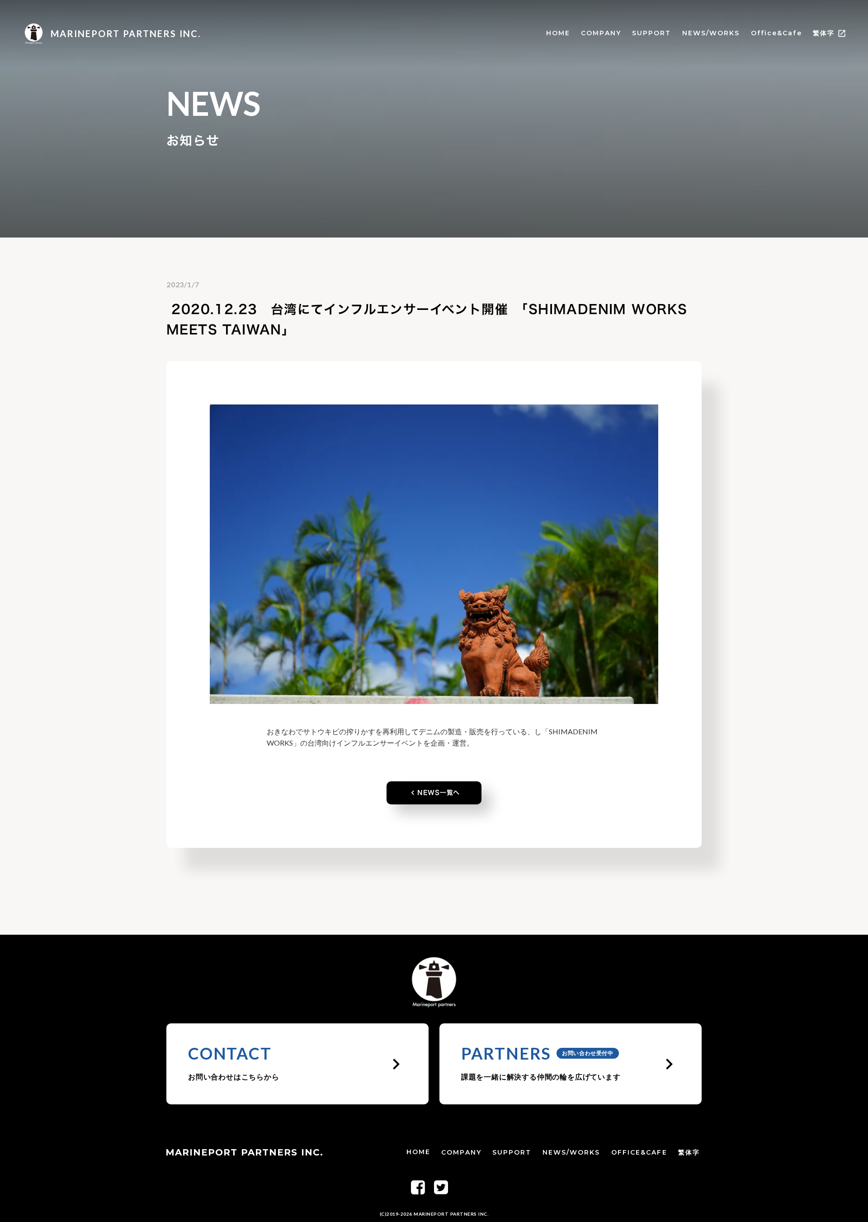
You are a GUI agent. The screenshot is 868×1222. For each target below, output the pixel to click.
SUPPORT (651, 33)
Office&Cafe (776, 33)
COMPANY (601, 33)
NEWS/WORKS (711, 33)
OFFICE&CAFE (639, 1152)
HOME (558, 33)
